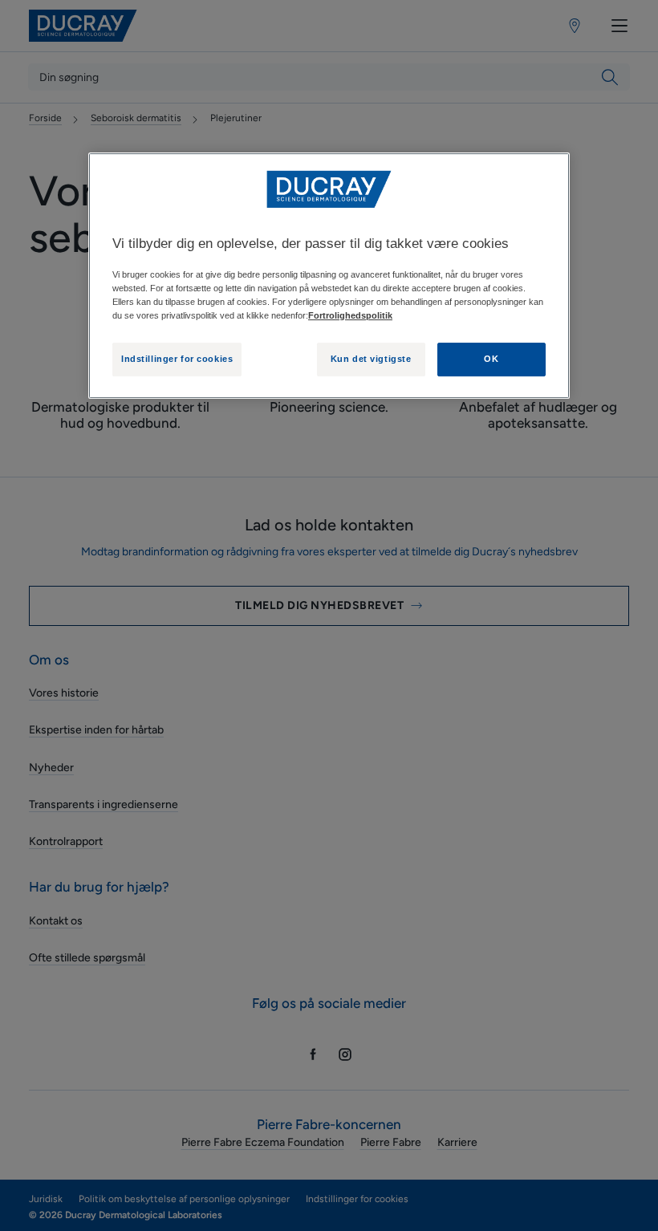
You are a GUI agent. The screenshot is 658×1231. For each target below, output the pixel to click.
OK (491, 359)
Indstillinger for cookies (177, 359)
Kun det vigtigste (371, 359)
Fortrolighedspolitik (350, 315)
